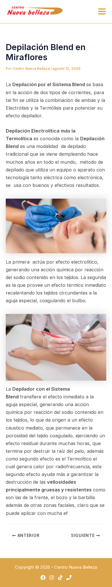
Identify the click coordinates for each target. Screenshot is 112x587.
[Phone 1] (69, 577)
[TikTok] (60, 577)
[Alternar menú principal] (102, 11)
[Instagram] (51, 577)
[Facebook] (43, 577)
